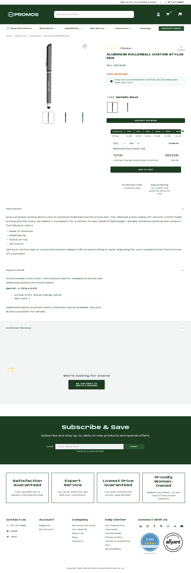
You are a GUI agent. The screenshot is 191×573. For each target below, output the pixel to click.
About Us (78, 533)
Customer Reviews (18, 328)
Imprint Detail (15, 270)
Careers (77, 541)
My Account (46, 529)
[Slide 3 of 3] (83, 118)
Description (14, 209)
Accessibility (113, 549)
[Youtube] (181, 526)
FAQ (107, 545)
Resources (122, 28)
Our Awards (79, 529)
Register (44, 526)
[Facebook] (154, 526)
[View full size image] (85, 46)
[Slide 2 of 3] (65, 118)
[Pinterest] (161, 526)
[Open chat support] (180, 14)
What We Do (46, 28)
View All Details (117, 74)
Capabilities (72, 28)
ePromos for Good (83, 526)
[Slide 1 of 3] (48, 118)
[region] (119, 48)
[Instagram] (147, 526)
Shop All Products (21, 28)
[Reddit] (174, 526)
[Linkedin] (140, 526)
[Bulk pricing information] (183, 131)
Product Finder (171, 28)
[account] (158, 14)
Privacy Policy (113, 537)
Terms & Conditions (117, 541)
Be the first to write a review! (86, 385)
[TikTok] (168, 526)
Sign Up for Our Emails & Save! (138, 2)
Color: (122, 97)
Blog (74, 537)
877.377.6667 (176, 2)
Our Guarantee (114, 526)
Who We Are (97, 28)
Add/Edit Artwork (146, 121)
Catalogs (145, 28)
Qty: (115, 143)
